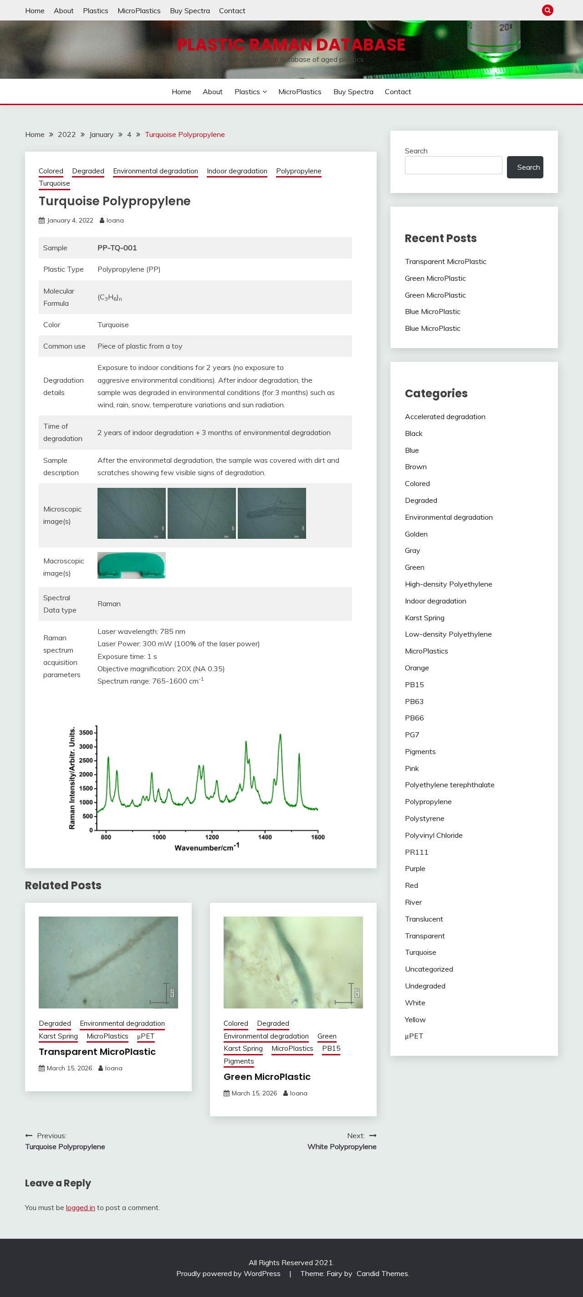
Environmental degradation (155, 171)
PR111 (417, 851)
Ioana (115, 220)
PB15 (331, 1048)
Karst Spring (58, 1036)
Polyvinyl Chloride (434, 835)
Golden (416, 533)
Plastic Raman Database (291, 44)
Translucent (424, 918)
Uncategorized (429, 968)
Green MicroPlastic (267, 1076)
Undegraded (425, 985)
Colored (51, 171)
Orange (417, 667)
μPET (146, 1036)
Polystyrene (425, 818)
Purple (415, 868)
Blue (412, 450)
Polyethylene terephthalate (450, 784)
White (415, 1002)
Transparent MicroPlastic (97, 1051)
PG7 (412, 734)
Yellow (415, 1019)
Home (35, 10)
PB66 (414, 717)
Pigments (239, 1061)
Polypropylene (299, 171)
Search (416, 150)
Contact (232, 10)
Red (411, 885)
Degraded (88, 171)
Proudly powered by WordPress (229, 1273)
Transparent (425, 935)
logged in (80, 1207)
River (413, 902)
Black (414, 433)
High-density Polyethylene (448, 583)
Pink (412, 768)
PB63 (414, 701)
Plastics (95, 10)
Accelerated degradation (445, 416)
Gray (412, 550)
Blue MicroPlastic (432, 311)
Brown (416, 466)
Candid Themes (382, 1273)
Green (327, 1036)
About (64, 10)
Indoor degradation (237, 171)
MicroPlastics (139, 10)
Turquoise (54, 183)
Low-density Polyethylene (448, 633)
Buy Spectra (190, 10)
